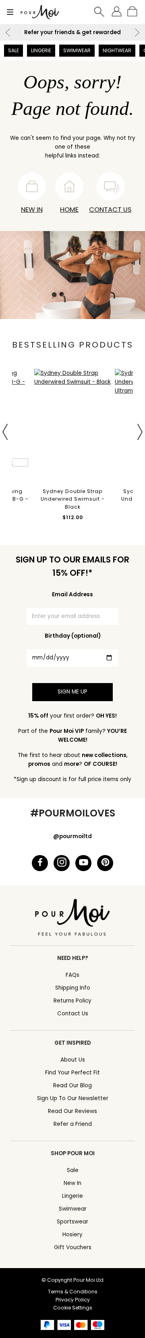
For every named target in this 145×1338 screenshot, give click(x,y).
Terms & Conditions (72, 1291)
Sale (13, 50)
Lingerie (41, 50)
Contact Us (110, 209)
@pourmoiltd (72, 836)
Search (99, 12)
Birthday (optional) (73, 636)
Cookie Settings (72, 1307)
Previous (8, 33)
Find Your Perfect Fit (72, 1072)
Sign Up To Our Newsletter (72, 1098)
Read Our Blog (72, 1085)
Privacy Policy (73, 1299)
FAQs (72, 975)
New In (32, 209)
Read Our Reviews (72, 1111)
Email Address (72, 594)
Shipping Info (72, 988)
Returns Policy (72, 1001)
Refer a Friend (73, 1124)
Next (137, 33)
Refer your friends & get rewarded (72, 32)
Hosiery (72, 1234)
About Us (72, 1060)
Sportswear (72, 1221)
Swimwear (77, 50)
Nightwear (117, 50)
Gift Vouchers (72, 1247)
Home (69, 209)
